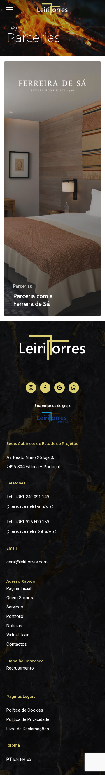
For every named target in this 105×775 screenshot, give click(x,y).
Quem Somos (19, 597)
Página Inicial (18, 588)
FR (22, 759)
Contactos (16, 644)
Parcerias (22, 286)
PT (9, 759)
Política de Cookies (24, 710)
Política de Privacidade (27, 719)
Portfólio (14, 616)
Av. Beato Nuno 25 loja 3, (30, 457)
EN (16, 759)
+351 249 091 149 (32, 497)
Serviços (14, 607)
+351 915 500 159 (32, 522)
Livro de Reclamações (27, 728)
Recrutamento (20, 668)
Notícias (14, 625)
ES (29, 759)
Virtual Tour (17, 635)
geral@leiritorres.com (27, 562)
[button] (9, 9)
